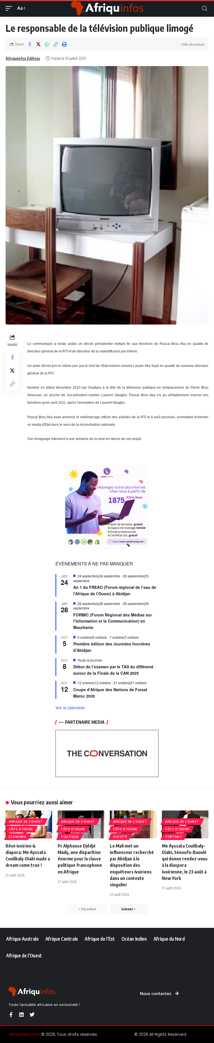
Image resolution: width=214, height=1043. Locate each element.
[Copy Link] (55, 44)
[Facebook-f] (10, 1014)
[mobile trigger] (10, 8)
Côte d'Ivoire (21, 829)
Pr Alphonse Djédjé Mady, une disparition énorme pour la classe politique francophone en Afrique (80, 859)
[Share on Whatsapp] (47, 44)
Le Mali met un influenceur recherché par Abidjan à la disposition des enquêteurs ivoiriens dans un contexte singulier (132, 865)
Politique (70, 836)
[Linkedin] (21, 1014)
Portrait (174, 836)
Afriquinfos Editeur (23, 58)
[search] (204, 8)
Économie (17, 836)
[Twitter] (32, 1014)
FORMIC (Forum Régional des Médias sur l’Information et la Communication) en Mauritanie (112, 621)
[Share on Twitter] (38, 44)
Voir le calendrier (70, 707)
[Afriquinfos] (107, 8)
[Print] (64, 44)
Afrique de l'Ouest (26, 821)
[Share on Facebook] (29, 44)
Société (120, 836)
